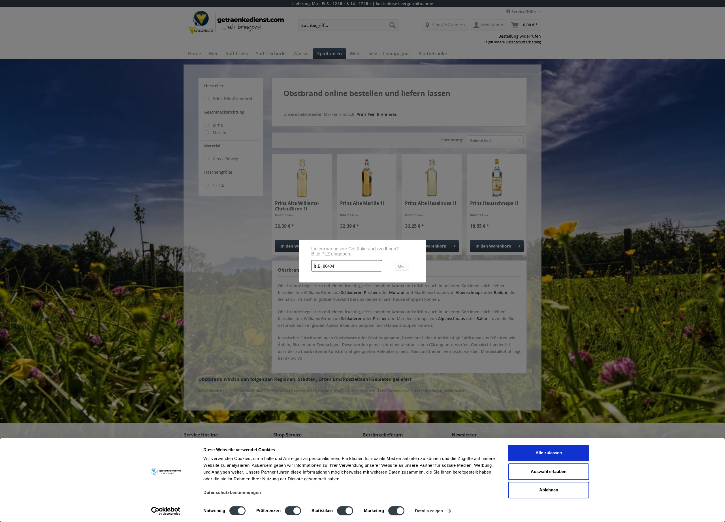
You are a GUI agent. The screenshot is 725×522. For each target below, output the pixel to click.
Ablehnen (548, 489)
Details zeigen (429, 510)
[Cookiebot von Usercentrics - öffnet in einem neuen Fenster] (166, 511)
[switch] (293, 510)
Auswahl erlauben (548, 471)
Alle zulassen (549, 452)
